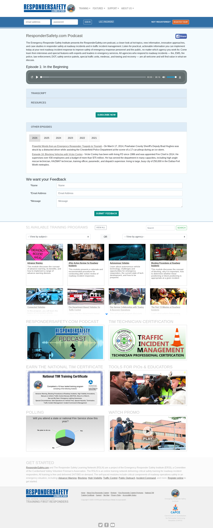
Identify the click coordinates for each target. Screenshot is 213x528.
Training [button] (83, 8)
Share (183, 36)
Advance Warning (35, 263)
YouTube (113, 525)
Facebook (106, 525)
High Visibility (95, 478)
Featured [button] (98, 8)
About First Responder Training (98, 493)
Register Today (181, 22)
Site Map (106, 495)
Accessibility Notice (129, 495)
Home (83, 493)
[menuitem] (85, 8)
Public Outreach (127, 478)
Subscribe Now (106, 114)
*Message (35, 201)
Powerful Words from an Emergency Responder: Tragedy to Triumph (67, 146)
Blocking (82, 478)
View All (100, 227)
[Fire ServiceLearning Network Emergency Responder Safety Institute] (49, 8)
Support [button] (112, 8)
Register (114, 493)
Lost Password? (106, 21)
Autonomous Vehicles (119, 263)
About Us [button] (126, 8)
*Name (34, 185)
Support (99, 495)
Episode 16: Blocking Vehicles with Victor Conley (57, 154)
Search (181, 228)
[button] (106, 314)
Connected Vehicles (36, 307)
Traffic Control (110, 478)
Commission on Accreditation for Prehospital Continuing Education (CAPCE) (175, 509)
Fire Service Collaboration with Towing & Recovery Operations (127, 308)
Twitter (100, 525)
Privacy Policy (116, 495)
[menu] (106, 8)
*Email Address (38, 193)
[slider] (93, 77)
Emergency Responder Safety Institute (175, 493)
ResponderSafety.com (37, 467)
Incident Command (146, 478)
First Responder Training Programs (130, 493)
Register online (175, 478)
